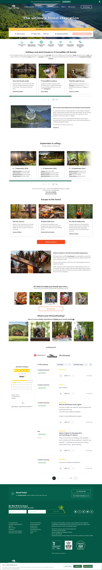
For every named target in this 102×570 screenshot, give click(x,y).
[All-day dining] (66, 298)
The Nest (71, 85)
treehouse (86, 87)
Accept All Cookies (88, 566)
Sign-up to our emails (51, 193)
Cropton (43, 171)
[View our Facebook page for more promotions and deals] (75, 511)
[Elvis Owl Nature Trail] (81, 298)
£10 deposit (47, 88)
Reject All (78, 566)
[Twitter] (79, 511)
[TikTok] (91, 511)
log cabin (48, 55)
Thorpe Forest (16, 176)
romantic (41, 56)
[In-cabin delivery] (20, 298)
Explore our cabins (74, 91)
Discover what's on (51, 242)
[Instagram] (83, 511)
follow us (57, 319)
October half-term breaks (47, 232)
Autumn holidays (17, 232)
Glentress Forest (45, 174)
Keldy (70, 174)
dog (88, 55)
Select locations (21, 33)
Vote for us (56, 127)
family (74, 55)
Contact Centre (22, 495)
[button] (26, 339)
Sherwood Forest (17, 174)
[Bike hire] (51, 298)
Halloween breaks (73, 233)
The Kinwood (70, 256)
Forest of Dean (16, 173)
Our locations (44, 91)
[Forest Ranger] (35, 298)
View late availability (51, 192)
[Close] (99, 1)
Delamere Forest (17, 171)
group (29, 56)
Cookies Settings (67, 566)
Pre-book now (51, 309)
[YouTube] (87, 511)
